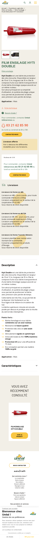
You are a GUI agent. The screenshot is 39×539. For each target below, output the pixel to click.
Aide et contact (19, 497)
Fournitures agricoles (16, 8)
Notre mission (19, 480)
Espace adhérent (19, 499)
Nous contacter (19, 465)
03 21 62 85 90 (17, 125)
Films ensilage (19, 10)
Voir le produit (19, 435)
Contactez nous (12, 134)
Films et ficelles (7, 10)
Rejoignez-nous (19, 486)
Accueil (4, 8)
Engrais (19, 506)
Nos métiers (19, 482)
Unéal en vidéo (19, 488)
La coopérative (19, 478)
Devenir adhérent (19, 484)
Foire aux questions (20, 495)
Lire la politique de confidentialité (12, 530)
